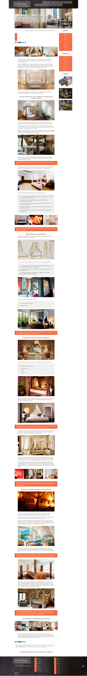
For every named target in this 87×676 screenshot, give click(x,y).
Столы (57, 2)
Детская (45, 5)
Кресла (49, 2)
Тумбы (70, 2)
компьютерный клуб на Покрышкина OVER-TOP (33, 646)
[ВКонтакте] (15, 42)
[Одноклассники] (16, 42)
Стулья (61, 2)
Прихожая (54, 5)
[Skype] (23, 42)
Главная (17, 30)
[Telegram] (25, 42)
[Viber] (21, 42)
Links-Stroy (21, 3)
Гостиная (41, 5)
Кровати (53, 2)
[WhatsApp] (22, 42)
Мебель (20, 30)
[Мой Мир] (18, 42)
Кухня (50, 5)
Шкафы (66, 2)
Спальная (60, 5)
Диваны (44, 2)
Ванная (36, 5)
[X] (19, 42)
